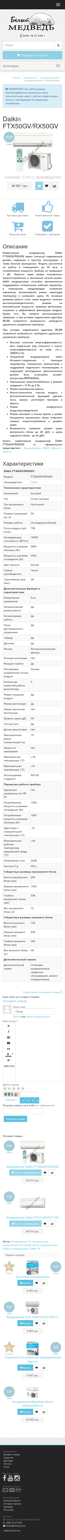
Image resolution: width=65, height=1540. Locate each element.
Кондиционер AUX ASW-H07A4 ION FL (32, 1317)
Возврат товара (12, 1454)
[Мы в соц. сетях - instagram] (17, 1479)
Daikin (34, 482)
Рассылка (9, 1509)
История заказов (12, 1503)
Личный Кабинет (12, 1500)
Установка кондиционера (32, 1277)
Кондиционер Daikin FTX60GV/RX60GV (32, 1166)
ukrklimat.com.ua (12, 1530)
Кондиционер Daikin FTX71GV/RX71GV (32, 1217)
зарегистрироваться (38, 1016)
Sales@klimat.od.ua (15, 1525)
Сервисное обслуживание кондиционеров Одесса (32, 1359)
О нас (6, 1466)
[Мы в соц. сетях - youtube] (10, 1479)
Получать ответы (13, 1105)
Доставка (8, 1460)
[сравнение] (54, 186)
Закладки (8, 1506)
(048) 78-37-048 (13, 1522)
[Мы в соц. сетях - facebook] (4, 1479)
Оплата (7, 1463)
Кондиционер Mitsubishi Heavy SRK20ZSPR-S (32, 1404)
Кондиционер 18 (21, 1241)
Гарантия (8, 1457)
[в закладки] (47, 186)
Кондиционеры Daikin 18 (25, 1248)
